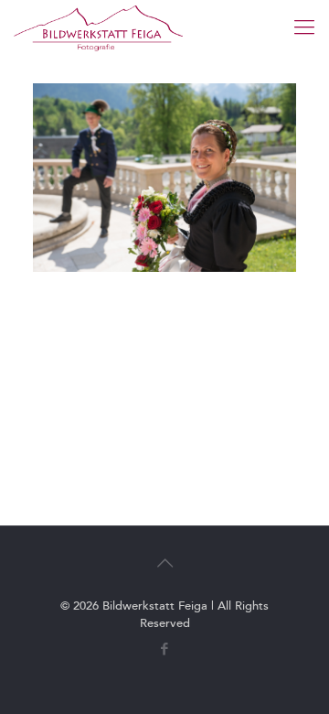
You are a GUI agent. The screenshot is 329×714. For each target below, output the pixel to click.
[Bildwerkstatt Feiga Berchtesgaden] (98, 27)
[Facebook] (165, 649)
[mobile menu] (304, 27)
